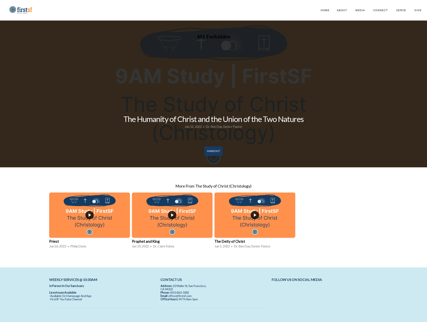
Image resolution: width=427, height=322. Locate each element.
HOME (325, 10)
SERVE (401, 10)
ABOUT (342, 10)
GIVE (418, 10)
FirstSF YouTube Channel (66, 299)
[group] (89, 221)
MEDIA (360, 10)
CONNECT (381, 10)
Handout (213, 151)
